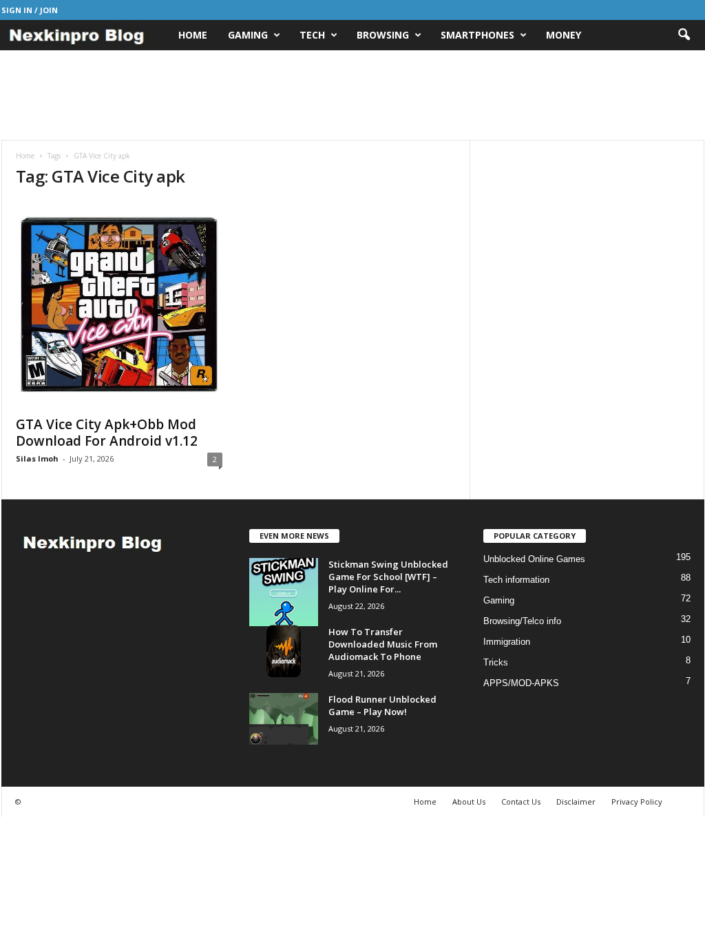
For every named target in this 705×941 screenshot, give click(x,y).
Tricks (495, 662)
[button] (684, 35)
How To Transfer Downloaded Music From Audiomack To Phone (382, 644)
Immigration (506, 642)
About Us (468, 801)
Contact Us (520, 801)
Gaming (248, 34)
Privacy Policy (636, 801)
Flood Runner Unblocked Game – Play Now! (382, 705)
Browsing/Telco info (522, 621)
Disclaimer (576, 801)
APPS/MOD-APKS (521, 683)
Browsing (383, 34)
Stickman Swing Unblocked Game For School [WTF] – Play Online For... (388, 576)
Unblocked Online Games (534, 559)
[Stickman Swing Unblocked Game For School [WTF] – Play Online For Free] (283, 592)
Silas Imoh (37, 458)
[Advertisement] (352, 95)
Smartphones (477, 34)
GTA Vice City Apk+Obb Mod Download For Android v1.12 (107, 432)
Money (563, 34)
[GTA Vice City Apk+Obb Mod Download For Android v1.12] (119, 304)
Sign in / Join (29, 10)
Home (192, 34)
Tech (312, 34)
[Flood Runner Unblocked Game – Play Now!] (283, 719)
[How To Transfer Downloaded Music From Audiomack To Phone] (283, 651)
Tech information (516, 580)
